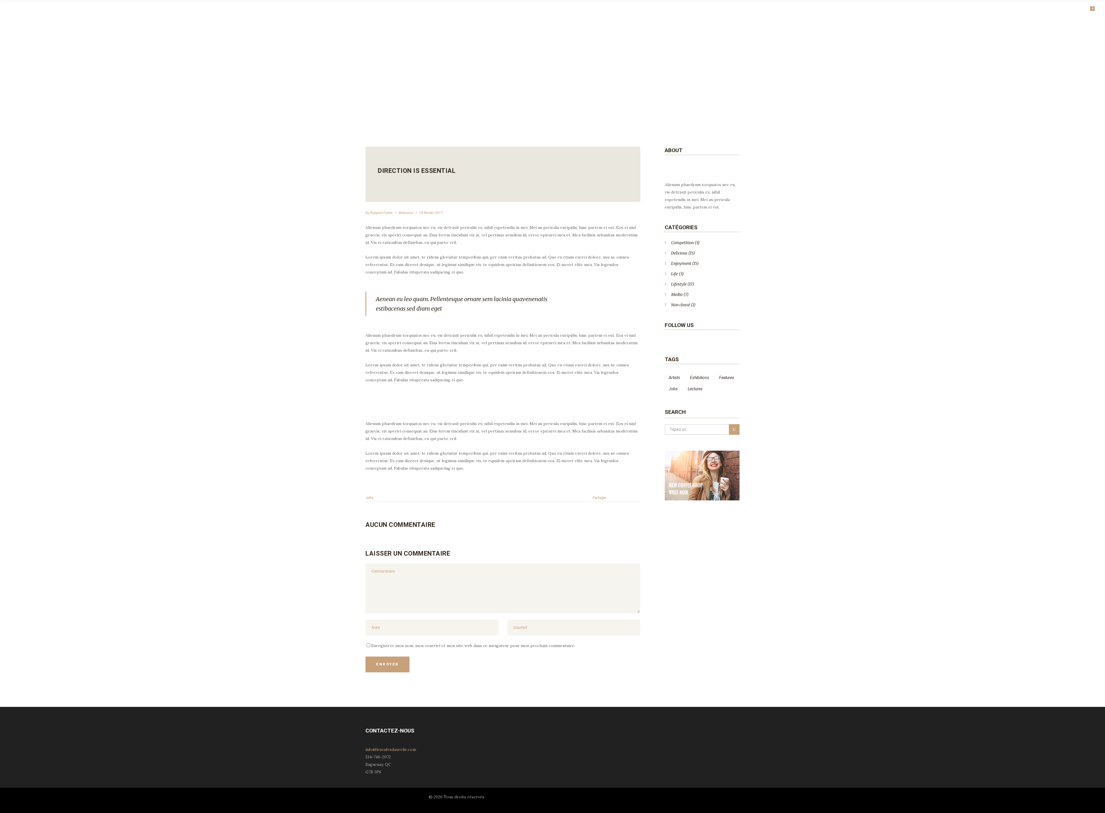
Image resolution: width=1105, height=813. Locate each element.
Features (726, 377)
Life (674, 273)
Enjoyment (681, 263)
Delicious (406, 213)
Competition (682, 242)
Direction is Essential (417, 170)
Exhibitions (699, 377)
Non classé (680, 304)
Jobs (369, 498)
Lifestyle (679, 284)
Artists (674, 377)
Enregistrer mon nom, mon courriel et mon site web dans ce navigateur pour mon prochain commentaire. (473, 645)
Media (677, 294)
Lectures (695, 389)
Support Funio (381, 213)
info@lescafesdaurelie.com (390, 749)
